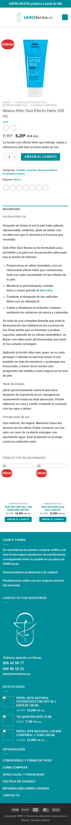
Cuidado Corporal (44, 105)
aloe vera (46, 290)
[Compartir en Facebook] (13, 188)
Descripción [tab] (11, 209)
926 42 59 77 (13, 663)
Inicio (7, 102)
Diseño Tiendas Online (35, 820)
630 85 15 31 (13, 669)
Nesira (17, 179)
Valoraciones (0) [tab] (14, 216)
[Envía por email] (26, 188)
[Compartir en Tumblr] (45, 188)
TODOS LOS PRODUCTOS (30, 102)
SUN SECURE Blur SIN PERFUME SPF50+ (18, 509)
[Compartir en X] (19, 188)
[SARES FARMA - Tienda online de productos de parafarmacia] (34, 17)
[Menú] (5, 17)
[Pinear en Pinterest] (32, 188)
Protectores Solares (14, 173)
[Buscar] (11, 17)
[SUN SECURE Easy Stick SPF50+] (52, 482)
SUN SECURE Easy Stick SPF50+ (52, 509)
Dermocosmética (15, 105)
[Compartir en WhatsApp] (6, 188)
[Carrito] (65, 17)
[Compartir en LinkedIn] (39, 188)
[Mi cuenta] (57, 17)
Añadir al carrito (40, 156)
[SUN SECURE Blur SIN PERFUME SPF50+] (18, 482)
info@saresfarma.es (16, 673)
